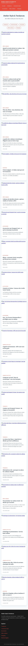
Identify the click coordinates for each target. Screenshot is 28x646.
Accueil (3, 6)
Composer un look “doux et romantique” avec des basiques (11, 378)
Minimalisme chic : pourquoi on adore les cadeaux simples (13, 471)
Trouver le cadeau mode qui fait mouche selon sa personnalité (12, 80)
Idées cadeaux (12, 8)
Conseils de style (17, 6)
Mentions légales (5, 637)
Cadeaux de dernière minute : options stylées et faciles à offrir (13, 200)
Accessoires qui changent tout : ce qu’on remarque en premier (12, 229)
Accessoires (4, 8)
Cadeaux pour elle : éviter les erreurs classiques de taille (13, 563)
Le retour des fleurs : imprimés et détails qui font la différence (12, 440)
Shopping (19, 8)
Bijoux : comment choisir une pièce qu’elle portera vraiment (12, 258)
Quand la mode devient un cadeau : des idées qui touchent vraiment (14, 49)
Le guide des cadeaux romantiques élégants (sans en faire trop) (12, 140)
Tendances (9, 6)
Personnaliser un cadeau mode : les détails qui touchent (12, 501)
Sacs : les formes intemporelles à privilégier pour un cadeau (12, 318)
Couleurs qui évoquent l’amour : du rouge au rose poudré (12, 409)
